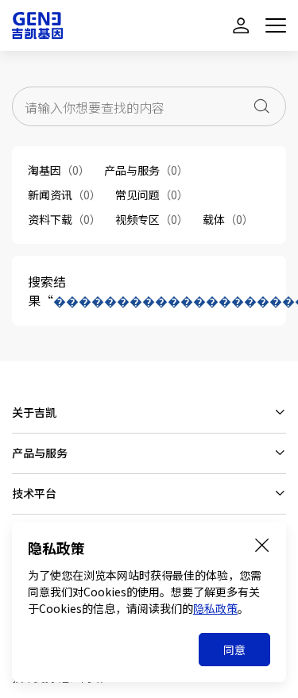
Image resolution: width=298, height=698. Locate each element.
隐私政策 (215, 608)
